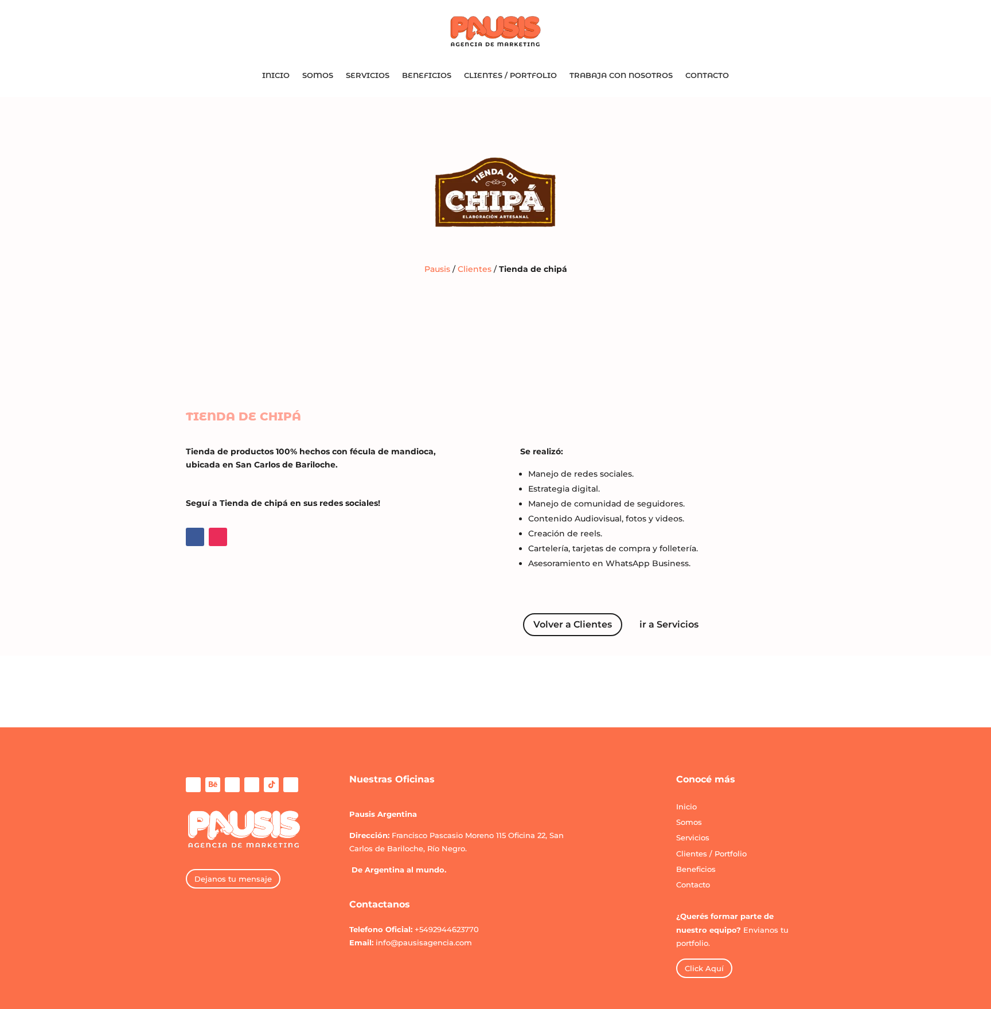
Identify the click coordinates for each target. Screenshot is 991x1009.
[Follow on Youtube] (290, 784)
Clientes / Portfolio (510, 75)
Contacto (707, 75)
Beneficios (426, 75)
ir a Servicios (669, 624)
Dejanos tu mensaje (233, 878)
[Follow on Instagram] (218, 537)
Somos (317, 75)
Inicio (276, 75)
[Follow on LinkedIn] (251, 784)
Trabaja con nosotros (621, 75)
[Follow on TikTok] (271, 784)
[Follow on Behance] (212, 784)
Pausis (437, 269)
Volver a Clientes (572, 624)
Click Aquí (704, 968)
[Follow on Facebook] (195, 537)
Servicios (367, 75)
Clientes (474, 269)
